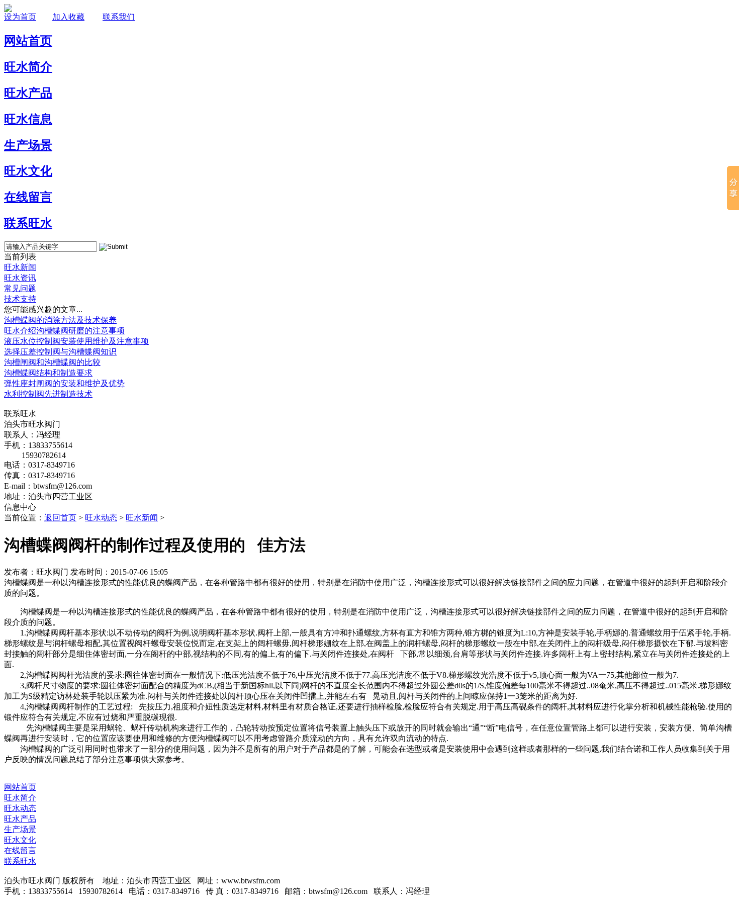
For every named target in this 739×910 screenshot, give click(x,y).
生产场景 (20, 829)
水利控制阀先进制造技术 (48, 394)
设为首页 (20, 17)
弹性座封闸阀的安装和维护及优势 (64, 383)
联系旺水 (20, 861)
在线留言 (20, 850)
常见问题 (20, 288)
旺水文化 (20, 840)
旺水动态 (101, 517)
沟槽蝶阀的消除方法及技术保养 (60, 320)
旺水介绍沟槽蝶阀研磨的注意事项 (64, 330)
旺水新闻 (20, 267)
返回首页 (60, 517)
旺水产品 (20, 818)
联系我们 (119, 17)
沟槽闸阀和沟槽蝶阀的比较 (52, 362)
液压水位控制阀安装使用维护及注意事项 (76, 341)
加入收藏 (68, 17)
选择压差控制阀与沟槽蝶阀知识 (60, 351)
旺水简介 (20, 797)
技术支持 (20, 299)
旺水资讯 (20, 278)
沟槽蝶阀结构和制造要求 (48, 373)
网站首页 (20, 787)
